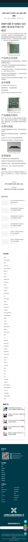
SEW (5, 368)
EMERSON (6, 279)
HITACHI (6, 304)
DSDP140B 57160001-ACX (7, 33)
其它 (5, 398)
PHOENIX (6, 346)
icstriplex (6, 310)
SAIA (5, 359)
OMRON (6, 340)
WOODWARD (7, 387)
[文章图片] (5, 203)
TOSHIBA (6, 379)
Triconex (6, 382)
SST (5, 376)
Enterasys (6, 282)
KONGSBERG (7, 315)
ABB (5, 257)
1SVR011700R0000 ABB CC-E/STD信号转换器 (17, 240)
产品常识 (8, 18)
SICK (5, 371)
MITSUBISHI (7, 326)
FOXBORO (6, 293)
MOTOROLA (7, 332)
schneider (6, 365)
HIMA (5, 301)
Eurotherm (6, 287)
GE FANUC (6, 298)
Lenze (5, 321)
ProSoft (5, 348)
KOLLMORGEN (7, 312)
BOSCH (5, 271)
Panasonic (6, 343)
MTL (5, 335)
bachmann (6, 265)
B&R (5, 262)
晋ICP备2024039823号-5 (14, 540)
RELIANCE (6, 354)
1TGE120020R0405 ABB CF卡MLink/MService (17, 201)
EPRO (5, 285)
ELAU (5, 276)
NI (4, 337)
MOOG (5, 329)
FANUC (5, 290)
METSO (5, 323)
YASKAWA (6, 393)
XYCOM (6, 390)
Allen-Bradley (7, 260)
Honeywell (6, 307)
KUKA (5, 318)
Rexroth (5, 357)
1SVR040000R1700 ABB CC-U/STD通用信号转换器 (17, 209)
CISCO (5, 274)
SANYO (5, 362)
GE (4, 296)
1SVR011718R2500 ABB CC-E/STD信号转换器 (17, 232)
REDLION (6, 351)
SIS (4, 373)
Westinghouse (7, 384)
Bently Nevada (7, 268)
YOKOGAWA (7, 396)
